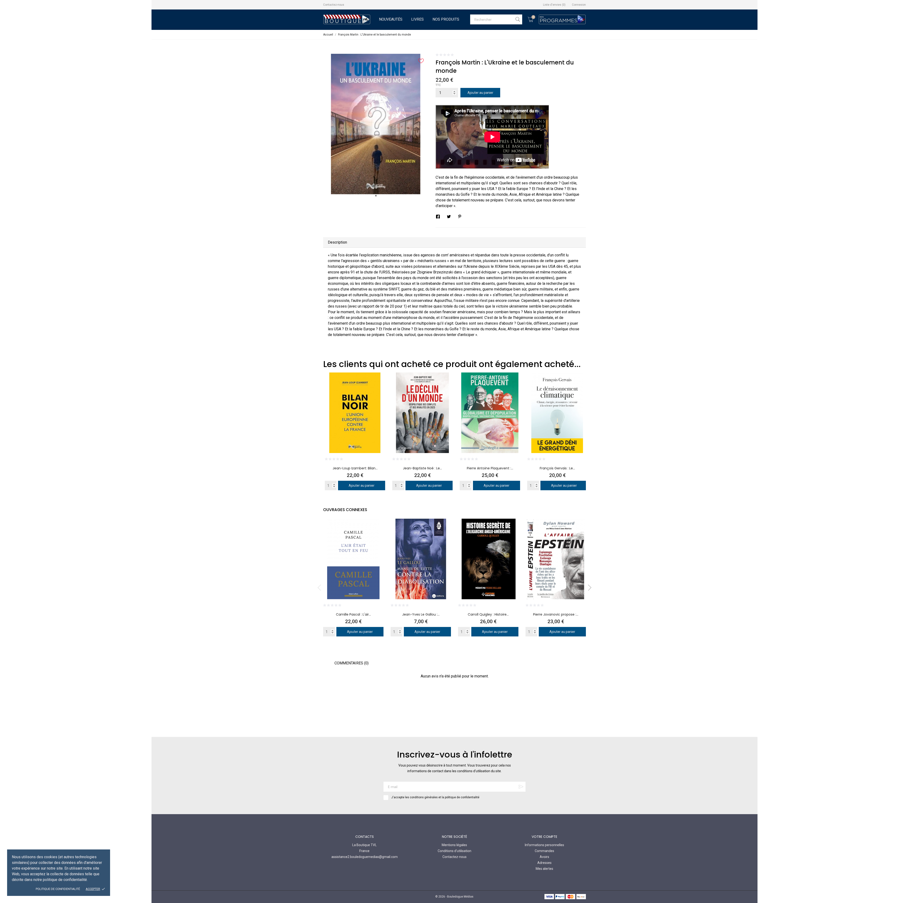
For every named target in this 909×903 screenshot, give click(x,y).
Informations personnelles (544, 845)
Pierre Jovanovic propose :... (555, 614)
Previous (320, 587)
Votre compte (544, 836)
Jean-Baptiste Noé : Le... (422, 468)
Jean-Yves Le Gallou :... (421, 614)
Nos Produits (445, 19)
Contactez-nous (333, 4)
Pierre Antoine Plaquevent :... (490, 468)
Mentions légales (454, 845)
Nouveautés (390, 19)
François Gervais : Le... (557, 468)
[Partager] (438, 216)
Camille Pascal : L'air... (353, 614)
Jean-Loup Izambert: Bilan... (355, 468)
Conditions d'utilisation (454, 851)
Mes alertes (544, 869)
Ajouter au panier (480, 93)
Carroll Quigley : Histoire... (488, 614)
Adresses (544, 863)
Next (588, 587)
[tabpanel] (375, 124)
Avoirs (544, 857)
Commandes (544, 851)
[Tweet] (449, 216)
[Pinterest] (459, 216)
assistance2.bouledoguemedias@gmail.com (364, 857)
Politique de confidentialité (58, 889)
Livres (417, 19)
